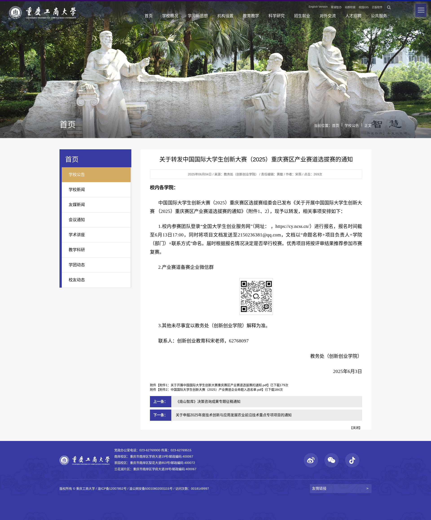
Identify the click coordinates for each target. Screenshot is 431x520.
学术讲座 (77, 235)
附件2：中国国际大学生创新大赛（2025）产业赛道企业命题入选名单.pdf (210, 389)
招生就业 (302, 16)
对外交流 (328, 16)
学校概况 (170, 16)
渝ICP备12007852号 (112, 488)
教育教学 (251, 16)
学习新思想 (198, 16)
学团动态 (77, 265)
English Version (318, 6)
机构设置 (225, 16)
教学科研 (77, 250)
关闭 (356, 428)
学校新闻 (77, 189)
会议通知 (77, 220)
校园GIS (364, 7)
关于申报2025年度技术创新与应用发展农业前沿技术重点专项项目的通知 (234, 415)
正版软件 (377, 7)
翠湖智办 (336, 7)
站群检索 (350, 7)
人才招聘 (353, 16)
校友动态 (77, 280)
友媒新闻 (77, 205)
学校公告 (352, 126)
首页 (149, 16)
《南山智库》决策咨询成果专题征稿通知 (208, 401)
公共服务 (379, 16)
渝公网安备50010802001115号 (151, 488)
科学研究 (276, 16)
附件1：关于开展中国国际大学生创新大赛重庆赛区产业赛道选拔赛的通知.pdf (213, 385)
